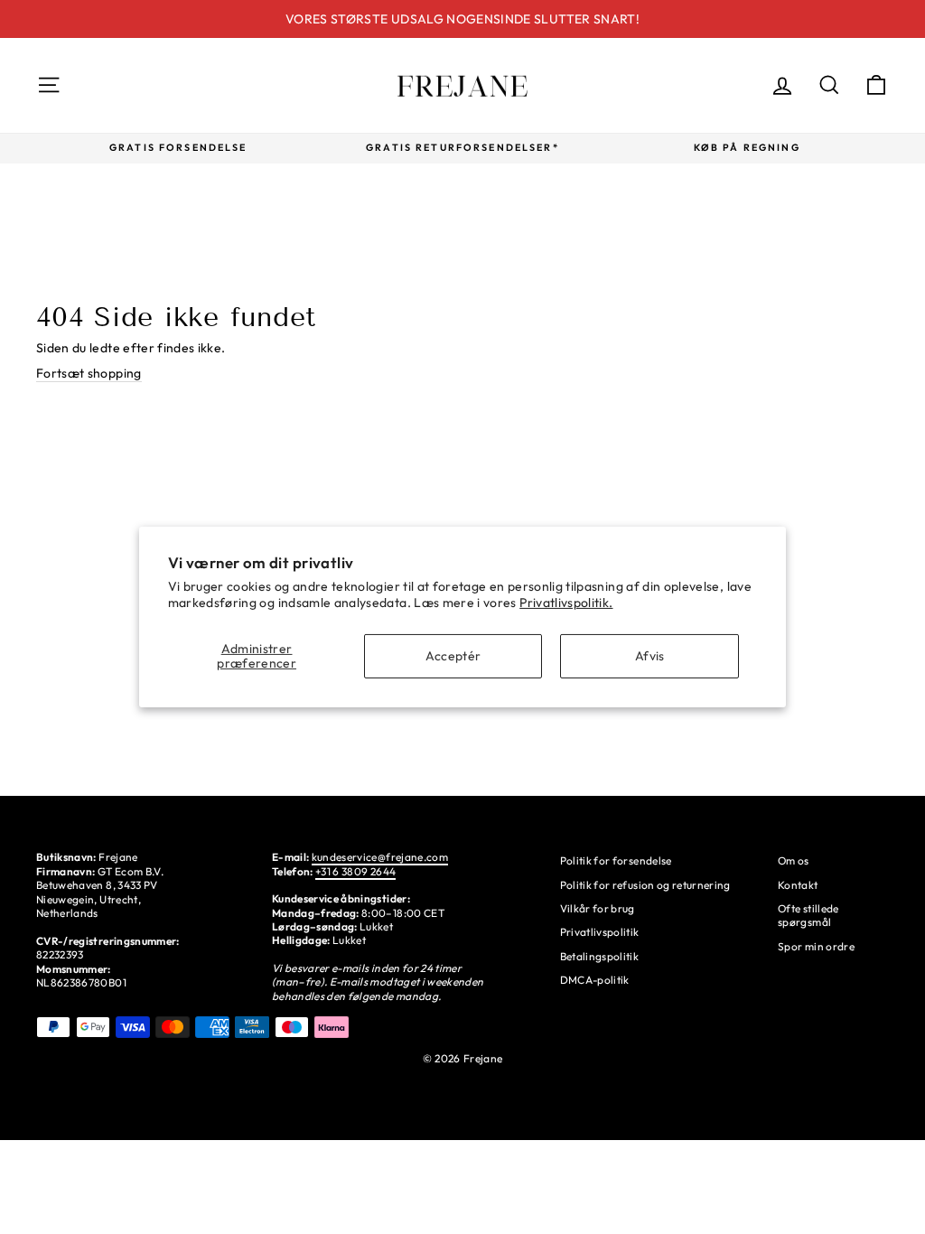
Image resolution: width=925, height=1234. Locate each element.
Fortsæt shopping (89, 373)
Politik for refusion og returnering (645, 885)
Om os (793, 860)
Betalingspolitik (600, 956)
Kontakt (798, 885)
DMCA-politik (595, 979)
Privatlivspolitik (600, 932)
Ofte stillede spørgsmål (808, 915)
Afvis (650, 656)
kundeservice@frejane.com (380, 857)
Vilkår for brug (597, 908)
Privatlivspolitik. (565, 602)
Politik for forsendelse (616, 860)
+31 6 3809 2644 (355, 871)
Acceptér (453, 656)
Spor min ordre (816, 946)
